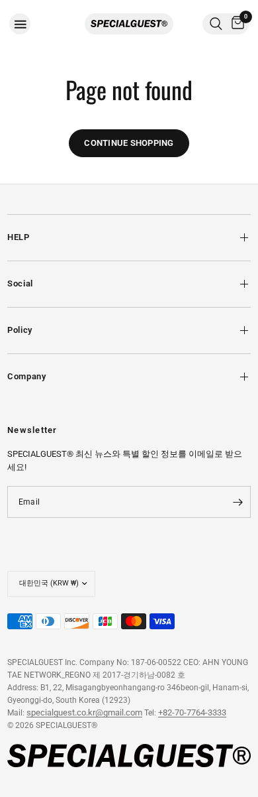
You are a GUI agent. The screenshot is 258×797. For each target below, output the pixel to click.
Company (26, 376)
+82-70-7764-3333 (192, 712)
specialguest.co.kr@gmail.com (84, 712)
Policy (19, 330)
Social (20, 283)
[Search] (216, 23)
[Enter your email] (237, 502)
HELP (18, 237)
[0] (235, 23)
